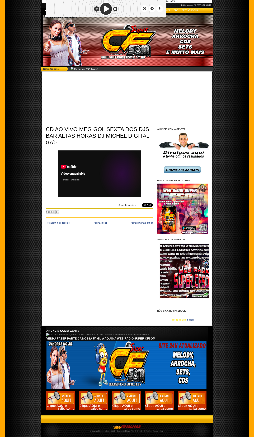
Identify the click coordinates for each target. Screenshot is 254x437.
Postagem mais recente (58, 223)
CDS (176, 10)
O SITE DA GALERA (143, 431)
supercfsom (105, 431)
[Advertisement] (127, 98)
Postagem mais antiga (141, 223)
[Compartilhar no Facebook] (57, 212)
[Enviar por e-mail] (47, 212)
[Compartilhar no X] (54, 212)
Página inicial (100, 223)
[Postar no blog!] (50, 212)
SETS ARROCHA (190, 10)
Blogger (190, 319)
